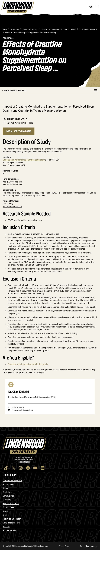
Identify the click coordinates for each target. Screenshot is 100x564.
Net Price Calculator (12, 518)
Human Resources (11, 503)
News (5, 511)
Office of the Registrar (12, 480)
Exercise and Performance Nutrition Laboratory (24, 159)
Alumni (6, 488)
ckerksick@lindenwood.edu (23, 410)
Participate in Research (88, 29)
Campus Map (8, 495)
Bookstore (7, 492)
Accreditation (9, 484)
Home (5, 29)
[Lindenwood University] (17, 7)
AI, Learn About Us (11, 530)
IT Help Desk (8, 507)
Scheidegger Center (11, 522)
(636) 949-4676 (18, 407)
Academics (15, 29)
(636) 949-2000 (24, 462)
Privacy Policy (64, 546)
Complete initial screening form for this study (28, 364)
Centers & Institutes (30, 29)
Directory (7, 499)
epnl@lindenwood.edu (12, 206)
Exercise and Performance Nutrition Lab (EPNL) (58, 29)
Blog (5, 515)
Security (6, 526)
